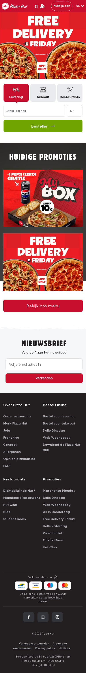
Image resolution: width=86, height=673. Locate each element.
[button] (80, 6)
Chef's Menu (53, 540)
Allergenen (12, 452)
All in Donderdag (56, 512)
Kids (6, 512)
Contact (10, 445)
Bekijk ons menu (43, 305)
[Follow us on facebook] (28, 617)
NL (78, 6)
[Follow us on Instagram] (57, 617)
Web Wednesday (57, 438)
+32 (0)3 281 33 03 (43, 665)
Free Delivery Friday (59, 519)
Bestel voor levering (59, 416)
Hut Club (10, 505)
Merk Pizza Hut (15, 423)
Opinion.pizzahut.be (19, 459)
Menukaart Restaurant (21, 498)
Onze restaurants (17, 416)
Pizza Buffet (52, 533)
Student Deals (14, 519)
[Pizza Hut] (15, 6)
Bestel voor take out (59, 423)
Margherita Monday (59, 491)
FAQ (6, 466)
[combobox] (6, 110)
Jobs (7, 430)
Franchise (11, 438)
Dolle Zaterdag (55, 526)
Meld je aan (62, 6)
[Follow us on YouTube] (43, 617)
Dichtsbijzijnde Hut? (19, 491)
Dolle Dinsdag (54, 430)
